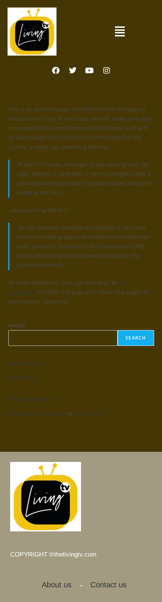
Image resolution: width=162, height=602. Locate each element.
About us (57, 585)
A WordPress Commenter (36, 413)
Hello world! (21, 377)
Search (16, 325)
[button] (119, 31)
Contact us (108, 585)
